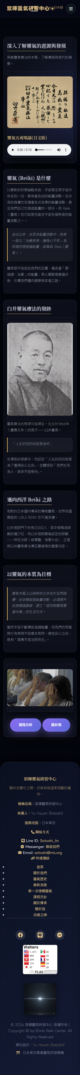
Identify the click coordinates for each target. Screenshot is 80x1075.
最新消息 (40, 885)
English (45, 7)
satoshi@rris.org (48, 852)
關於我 (56, 725)
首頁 (40, 867)
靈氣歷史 (40, 879)
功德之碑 (40, 915)
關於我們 (40, 873)
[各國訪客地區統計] (40, 960)
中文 (34, 7)
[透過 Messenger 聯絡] (59, 935)
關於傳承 (40, 903)
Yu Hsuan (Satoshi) (48, 1045)
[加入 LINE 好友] (40, 935)
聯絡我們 (53, 846)
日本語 (58, 7)
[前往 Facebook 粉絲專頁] (20, 935)
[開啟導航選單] (71, 9)
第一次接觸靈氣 (40, 891)
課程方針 (25, 725)
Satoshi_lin (49, 840)
